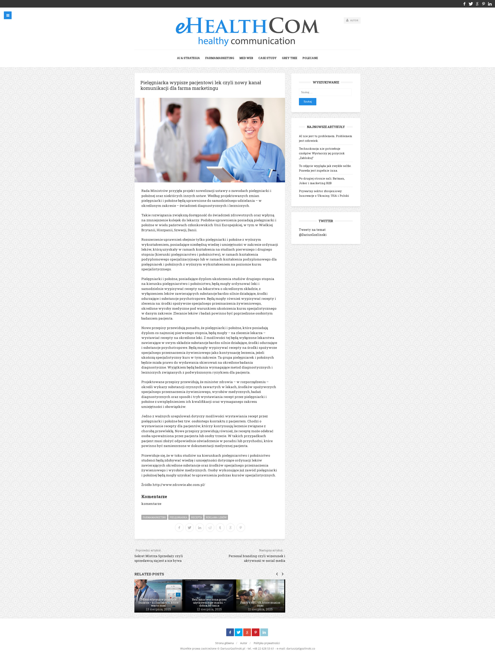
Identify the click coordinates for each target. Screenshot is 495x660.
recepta (196, 517)
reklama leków (216, 517)
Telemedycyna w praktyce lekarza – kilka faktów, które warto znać (158, 602)
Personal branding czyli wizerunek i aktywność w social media (257, 555)
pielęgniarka (178, 517)
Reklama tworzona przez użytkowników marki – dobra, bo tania (209, 602)
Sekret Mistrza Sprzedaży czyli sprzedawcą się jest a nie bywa (158, 555)
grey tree (289, 58)
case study (267, 58)
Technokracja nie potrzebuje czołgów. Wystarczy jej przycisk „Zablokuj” (322, 153)
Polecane (310, 58)
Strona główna (224, 643)
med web (246, 58)
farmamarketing (219, 58)
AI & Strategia (188, 58)
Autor (243, 643)
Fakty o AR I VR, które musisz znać (260, 604)
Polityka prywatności (267, 643)
